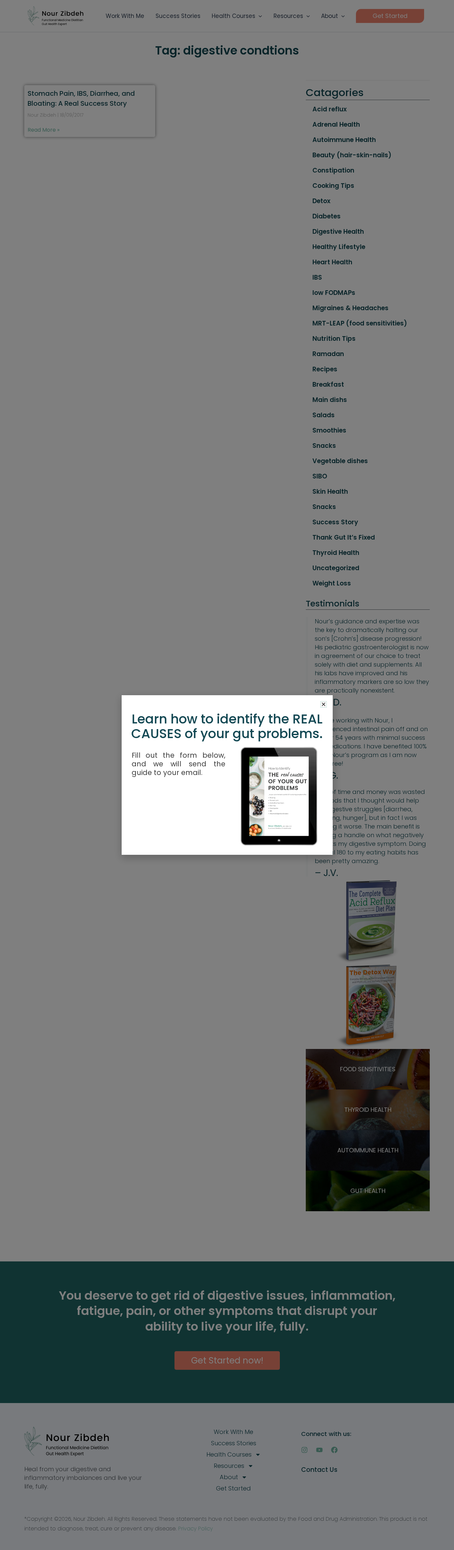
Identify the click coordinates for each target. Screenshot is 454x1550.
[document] (227, 775)
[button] (323, 704)
